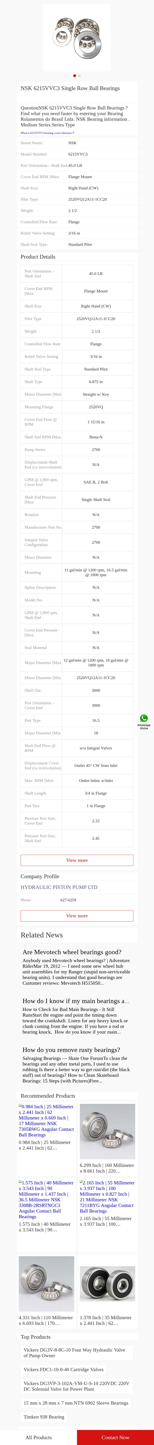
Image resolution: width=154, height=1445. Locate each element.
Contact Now (115, 1437)
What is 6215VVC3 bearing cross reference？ (48, 132)
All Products (38, 1437)
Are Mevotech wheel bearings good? (72, 952)
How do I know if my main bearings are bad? (83, 1001)
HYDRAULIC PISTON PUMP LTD (59, 887)
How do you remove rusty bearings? (71, 1049)
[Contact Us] (144, 722)
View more (77, 860)
